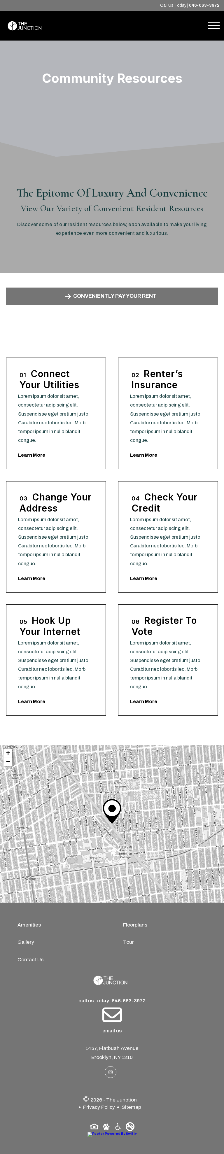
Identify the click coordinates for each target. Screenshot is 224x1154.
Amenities (29, 925)
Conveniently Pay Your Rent (115, 296)
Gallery (26, 942)
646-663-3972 (204, 5)
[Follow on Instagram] (110, 1072)
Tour (128, 942)
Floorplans (135, 925)
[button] (112, 811)
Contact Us (31, 959)
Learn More (31, 455)
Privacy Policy (99, 1107)
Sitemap (131, 1107)
